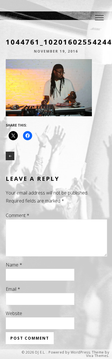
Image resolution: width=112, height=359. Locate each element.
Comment (17, 215)
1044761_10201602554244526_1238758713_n (10, 156)
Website (14, 313)
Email (13, 289)
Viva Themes (97, 356)
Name (14, 265)
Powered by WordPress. (70, 352)
